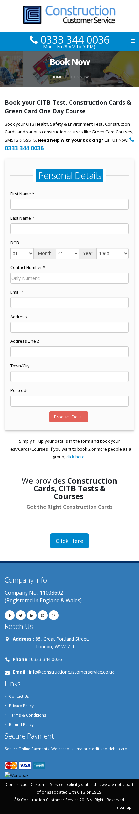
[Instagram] (54, 615)
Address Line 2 (24, 341)
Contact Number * (27, 267)
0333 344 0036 (74, 40)
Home (56, 76)
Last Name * (22, 218)
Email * (17, 292)
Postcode (19, 390)
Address (18, 316)
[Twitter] (21, 615)
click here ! (76, 457)
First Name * (22, 193)
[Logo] (69, 16)
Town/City (20, 366)
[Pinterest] (43, 615)
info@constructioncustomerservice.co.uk (71, 672)
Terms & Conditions (27, 715)
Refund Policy (21, 724)
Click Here (69, 541)
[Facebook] (10, 615)
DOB (14, 243)
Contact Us (19, 696)
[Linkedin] (32, 615)
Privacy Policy (21, 705)
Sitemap (124, 807)
